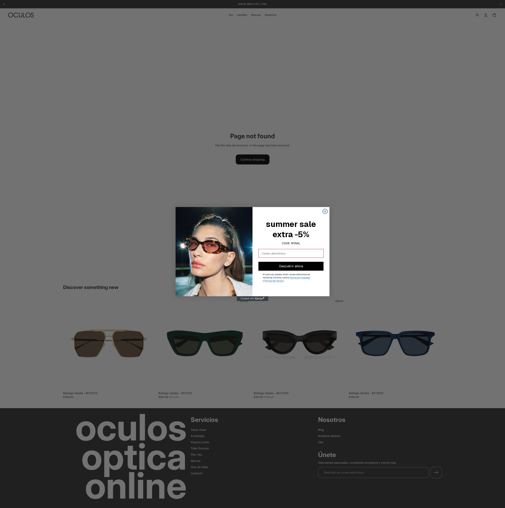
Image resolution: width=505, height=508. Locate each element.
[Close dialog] (325, 211)
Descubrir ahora (291, 266)
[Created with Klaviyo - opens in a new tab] (252, 298)
